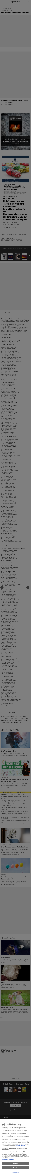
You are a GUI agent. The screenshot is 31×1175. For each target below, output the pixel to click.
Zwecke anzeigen (15, 1172)
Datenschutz (17, 1145)
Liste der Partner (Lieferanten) (8, 1159)
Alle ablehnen (15, 1167)
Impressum (23, 1145)
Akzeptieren (15, 1163)
